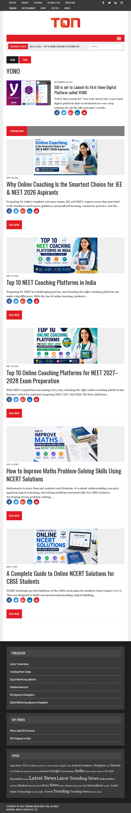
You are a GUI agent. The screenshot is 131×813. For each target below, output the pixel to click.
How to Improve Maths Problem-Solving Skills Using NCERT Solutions (63, 474)
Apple (63, 765)
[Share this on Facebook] (57, 112)
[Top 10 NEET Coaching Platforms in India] (65, 271)
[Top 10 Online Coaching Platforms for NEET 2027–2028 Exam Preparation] (65, 361)
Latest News (42, 778)
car (108, 765)
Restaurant (78, 786)
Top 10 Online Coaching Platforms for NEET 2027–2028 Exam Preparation (62, 376)
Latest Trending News (78, 778)
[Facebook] (103, 2)
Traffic (41, 791)
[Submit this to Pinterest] (84, 112)
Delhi (17, 771)
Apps (69, 765)
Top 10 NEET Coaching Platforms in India (51, 282)
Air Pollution (32, 765)
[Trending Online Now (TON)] (65, 22)
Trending (61, 791)
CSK (12, 771)
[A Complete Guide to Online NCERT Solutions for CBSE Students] (65, 562)
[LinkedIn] (115, 2)
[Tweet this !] (64, 112)
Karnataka (16, 778)
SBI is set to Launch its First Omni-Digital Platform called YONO (85, 89)
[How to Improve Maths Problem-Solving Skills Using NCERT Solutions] (65, 459)
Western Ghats (95, 792)
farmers (44, 771)
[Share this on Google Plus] (70, 112)
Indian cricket (90, 771)
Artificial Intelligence (82, 765)
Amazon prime (53, 765)
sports (107, 785)
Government (67, 771)
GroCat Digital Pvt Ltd (26, 809)
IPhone (100, 771)
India (79, 770)
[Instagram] (122, 2)
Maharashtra (107, 778)
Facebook (35, 771)
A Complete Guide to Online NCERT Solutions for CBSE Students (60, 577)
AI (24, 765)
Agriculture (16, 765)
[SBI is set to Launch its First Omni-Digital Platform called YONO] (28, 103)
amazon (42, 765)
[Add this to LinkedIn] (77, 112)
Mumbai (22, 785)
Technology (24, 791)
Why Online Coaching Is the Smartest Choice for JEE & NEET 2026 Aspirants (64, 187)
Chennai (115, 765)
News (54, 785)
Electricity (25, 771)
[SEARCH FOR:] (106, 46)
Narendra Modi (34, 785)
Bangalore (100, 765)
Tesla (34, 791)
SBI (85, 785)
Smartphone (95, 785)
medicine (13, 786)
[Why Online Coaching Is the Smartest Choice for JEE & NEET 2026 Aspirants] (65, 173)
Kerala (25, 779)
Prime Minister (66, 785)
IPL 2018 (109, 771)
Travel (48, 791)
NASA (45, 785)
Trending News (79, 791)
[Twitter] (109, 2)
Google (54, 771)
